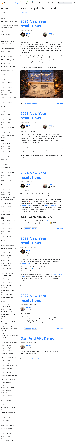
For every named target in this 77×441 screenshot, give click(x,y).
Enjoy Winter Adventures (7, 63)
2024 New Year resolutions (8, 143)
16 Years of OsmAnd (6, 34)
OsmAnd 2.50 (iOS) (6, 400)
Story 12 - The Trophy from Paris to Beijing (9, 336)
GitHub (50, 3)
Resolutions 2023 (26, 205)
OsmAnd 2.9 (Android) (6, 436)
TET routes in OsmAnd (7, 154)
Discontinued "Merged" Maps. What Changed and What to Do (9, 22)
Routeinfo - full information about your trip (8, 322)
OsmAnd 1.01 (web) (6, 119)
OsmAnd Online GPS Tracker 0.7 (9, 342)
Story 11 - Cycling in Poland (8, 348)
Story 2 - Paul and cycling (7, 387)
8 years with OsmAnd (6, 428)
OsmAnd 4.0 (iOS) (5, 231)
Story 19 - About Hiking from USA (8, 291)
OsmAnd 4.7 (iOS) (5, 130)
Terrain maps (4, 159)
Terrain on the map (6, 180)
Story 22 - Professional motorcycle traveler (7, 274)
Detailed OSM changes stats (8, 412)
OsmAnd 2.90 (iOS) (6, 345)
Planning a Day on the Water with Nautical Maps (8, 31)
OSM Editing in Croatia (7, 194)
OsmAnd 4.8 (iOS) (5, 122)
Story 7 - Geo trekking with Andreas (8, 369)
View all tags (24, 12)
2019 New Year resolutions (8, 407)
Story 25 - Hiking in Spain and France (8, 249)
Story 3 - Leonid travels (7, 385)
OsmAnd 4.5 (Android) (6, 162)
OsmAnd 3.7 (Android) (6, 271)
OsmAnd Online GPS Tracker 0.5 (9, 365)
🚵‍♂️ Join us (34, 3)
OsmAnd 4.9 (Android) (6, 114)
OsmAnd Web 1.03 (6, 46)
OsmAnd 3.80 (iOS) (6, 255)
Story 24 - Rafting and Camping (9, 258)
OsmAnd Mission (5, 420)
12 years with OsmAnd (7, 206)
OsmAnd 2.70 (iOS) (6, 372)
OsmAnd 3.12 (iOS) (6, 285)
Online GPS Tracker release (8, 415)
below (47, 221)
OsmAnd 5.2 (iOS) (5, 79)
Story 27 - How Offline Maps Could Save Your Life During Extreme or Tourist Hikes (8, 199)
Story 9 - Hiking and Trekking (8, 357)
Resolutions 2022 (26, 263)
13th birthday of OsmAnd (7, 172)
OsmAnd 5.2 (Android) (6, 82)
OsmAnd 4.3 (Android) (6, 192)
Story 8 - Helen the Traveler (8, 360)
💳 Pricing (21, 3)
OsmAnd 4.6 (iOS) (5, 149)
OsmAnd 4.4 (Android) (6, 178)
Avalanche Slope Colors (7, 70)
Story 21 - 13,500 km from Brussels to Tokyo (7, 279)
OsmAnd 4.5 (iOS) (5, 151)
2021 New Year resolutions (8, 243)
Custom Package (5, 265)
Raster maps (4, 164)
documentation (57, 274)
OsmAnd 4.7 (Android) (6, 132)
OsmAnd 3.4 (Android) (6, 350)
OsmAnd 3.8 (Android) (6, 252)
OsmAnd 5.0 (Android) (6, 102)
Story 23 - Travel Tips (6, 260)
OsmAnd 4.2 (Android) (6, 209)
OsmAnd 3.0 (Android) (6, 431)
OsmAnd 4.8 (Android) (6, 124)
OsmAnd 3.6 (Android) (6, 282)
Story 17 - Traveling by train (8, 312)
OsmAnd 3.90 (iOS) (6, 236)
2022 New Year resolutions (8, 220)
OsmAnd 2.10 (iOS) (6, 433)
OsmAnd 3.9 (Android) (6, 234)
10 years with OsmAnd (7, 263)
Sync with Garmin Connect (8, 48)
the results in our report (51, 205)
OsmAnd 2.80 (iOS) (6, 363)
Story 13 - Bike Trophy (6, 333)
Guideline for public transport (8, 393)
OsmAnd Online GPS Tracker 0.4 (9, 398)
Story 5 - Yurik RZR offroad (8, 379)
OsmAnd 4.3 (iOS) (5, 189)
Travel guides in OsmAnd (7, 425)
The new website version (7, 214)
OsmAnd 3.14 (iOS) (6, 268)
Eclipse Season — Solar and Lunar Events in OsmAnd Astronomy (8, 16)
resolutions (28, 103)
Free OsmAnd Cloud (6, 156)
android (37, 359)
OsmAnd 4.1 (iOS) (5, 223)
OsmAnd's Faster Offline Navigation (7, 93)
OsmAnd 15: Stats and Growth (8, 97)
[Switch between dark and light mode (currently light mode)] (74, 3)
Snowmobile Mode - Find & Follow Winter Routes (8, 67)
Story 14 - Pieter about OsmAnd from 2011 (9, 329)
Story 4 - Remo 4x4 (6, 382)
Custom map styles (6, 167)
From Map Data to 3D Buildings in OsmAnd (9, 38)
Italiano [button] (42, 3)
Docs (11, 3)
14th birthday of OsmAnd (7, 127)
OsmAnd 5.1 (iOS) (5, 90)
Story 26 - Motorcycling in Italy (9, 245)
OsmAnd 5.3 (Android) (6, 54)
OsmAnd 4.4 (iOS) (5, 175)
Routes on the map (6, 203)
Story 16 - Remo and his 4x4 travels (8, 315)
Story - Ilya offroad (6, 390)
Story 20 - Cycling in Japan (7, 287)
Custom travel (4, 423)
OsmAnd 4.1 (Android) (6, 226)
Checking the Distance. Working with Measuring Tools (9, 26)
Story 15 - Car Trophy (6, 326)
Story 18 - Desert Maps (7, 297)
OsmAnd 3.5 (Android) (6, 319)
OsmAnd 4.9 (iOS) (5, 111)
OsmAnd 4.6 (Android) (6, 146)
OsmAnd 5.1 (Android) (6, 87)
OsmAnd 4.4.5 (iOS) (6, 170)
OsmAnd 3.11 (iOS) (6, 304)
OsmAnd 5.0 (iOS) (5, 100)
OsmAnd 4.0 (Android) (6, 228)
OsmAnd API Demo (37, 338)
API (26, 359)
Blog (16, 3)
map (24, 276)
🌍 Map (27, 3)
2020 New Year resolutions (8, 306)
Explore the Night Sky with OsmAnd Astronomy (8, 42)
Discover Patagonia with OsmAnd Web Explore (7, 60)
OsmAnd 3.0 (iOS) (5, 340)
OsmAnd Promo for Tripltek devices (8, 136)
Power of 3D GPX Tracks (7, 117)
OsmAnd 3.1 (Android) (6, 417)
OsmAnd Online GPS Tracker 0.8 (9, 294)
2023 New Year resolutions (8, 187)
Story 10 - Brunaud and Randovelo (7, 354)
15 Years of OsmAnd (6, 85)
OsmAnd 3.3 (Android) (6, 395)
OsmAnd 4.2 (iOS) (5, 211)
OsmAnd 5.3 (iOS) (5, 51)
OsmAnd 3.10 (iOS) (6, 309)
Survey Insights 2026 (6, 56)
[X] (28, 36)
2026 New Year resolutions (8, 77)
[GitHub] (26, 36)
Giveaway (3, 409)
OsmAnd (34, 103)
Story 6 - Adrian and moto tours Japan (9, 376)
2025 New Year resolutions (8, 109)
